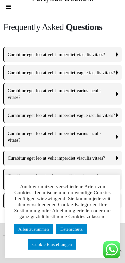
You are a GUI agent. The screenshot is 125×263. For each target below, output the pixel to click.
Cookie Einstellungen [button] (52, 244)
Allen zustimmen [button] (33, 229)
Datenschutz (71, 229)
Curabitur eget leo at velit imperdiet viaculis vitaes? (56, 54)
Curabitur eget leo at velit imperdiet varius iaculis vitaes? (54, 94)
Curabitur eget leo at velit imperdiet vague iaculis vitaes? (61, 72)
